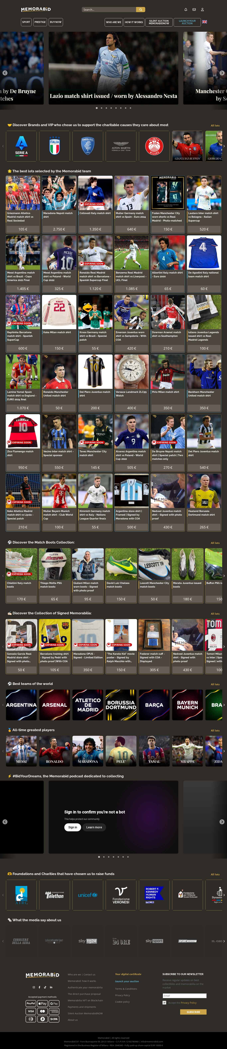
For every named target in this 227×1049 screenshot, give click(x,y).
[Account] (202, 9)
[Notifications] (186, 9)
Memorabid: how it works (82, 981)
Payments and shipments (82, 1006)
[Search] (140, 9)
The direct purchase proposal (84, 993)
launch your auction (187, 22)
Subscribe (193, 1012)
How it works (134, 22)
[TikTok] (45, 987)
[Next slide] (222, 72)
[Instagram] (34, 987)
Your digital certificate (128, 974)
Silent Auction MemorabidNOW (159, 22)
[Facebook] (39, 987)
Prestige (40, 22)
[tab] (97, 108)
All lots (215, 125)
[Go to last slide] (4, 72)
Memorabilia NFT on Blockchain (85, 1000)
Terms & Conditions (126, 988)
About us (73, 1019)
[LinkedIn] (51, 987)
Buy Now (55, 22)
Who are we (113, 22)
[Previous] (3, 146)
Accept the (182, 1002)
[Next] (224, 146)
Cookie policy (122, 1001)
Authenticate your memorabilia (85, 987)
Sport (26, 22)
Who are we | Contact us (81, 974)
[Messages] (194, 9)
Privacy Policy (122, 995)
